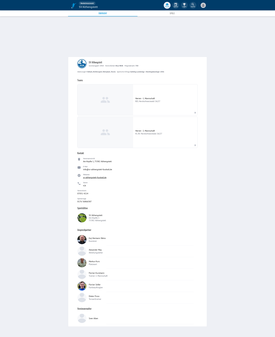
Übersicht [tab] (103, 13)
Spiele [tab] (172, 13)
